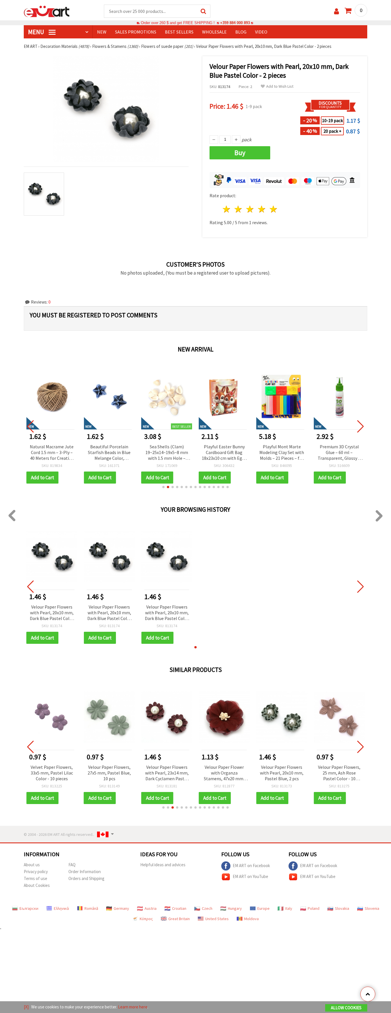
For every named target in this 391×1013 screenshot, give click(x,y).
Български (28, 908)
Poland (313, 908)
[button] (163, 487)
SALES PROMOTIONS (135, 32)
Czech (207, 908)
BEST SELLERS (179, 32)
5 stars (273, 209)
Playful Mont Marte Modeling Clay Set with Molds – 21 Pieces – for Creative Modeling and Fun (224, 453)
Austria (151, 908)
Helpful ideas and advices (162, 864)
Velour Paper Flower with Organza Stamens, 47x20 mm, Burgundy (224, 773)
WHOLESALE (214, 32)
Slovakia (342, 908)
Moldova (251, 918)
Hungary (235, 908)
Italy (288, 908)
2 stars (238, 209)
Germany (121, 908)
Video (261, 32)
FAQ (72, 864)
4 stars (262, 209)
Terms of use (35, 878)
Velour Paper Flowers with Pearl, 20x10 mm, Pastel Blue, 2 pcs (281, 772)
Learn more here (132, 1007)
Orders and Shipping (86, 878)
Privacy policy (36, 871)
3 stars (250, 209)
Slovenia (372, 908)
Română (91, 908)
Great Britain (179, 918)
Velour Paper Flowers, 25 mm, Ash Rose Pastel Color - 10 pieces (339, 773)
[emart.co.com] (47, 11)
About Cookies (37, 885)
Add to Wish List (279, 86)
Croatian (179, 908)
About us (32, 864)
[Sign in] (336, 11)
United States (217, 918)
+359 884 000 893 (235, 23)
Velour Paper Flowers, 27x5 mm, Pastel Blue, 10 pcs (109, 772)
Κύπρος (146, 918)
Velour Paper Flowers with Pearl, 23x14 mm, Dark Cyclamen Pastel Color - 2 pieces (167, 773)
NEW (101, 32)
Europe (263, 908)
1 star (227, 209)
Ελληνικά (61, 908)
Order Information (84, 871)
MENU (36, 32)
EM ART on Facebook (251, 865)
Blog (240, 32)
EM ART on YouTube (250, 876)
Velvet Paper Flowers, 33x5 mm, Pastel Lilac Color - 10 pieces (52, 772)
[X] (26, 1007)
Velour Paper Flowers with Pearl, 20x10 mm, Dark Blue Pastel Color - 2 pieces (52, 613)
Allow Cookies (346, 1007)
